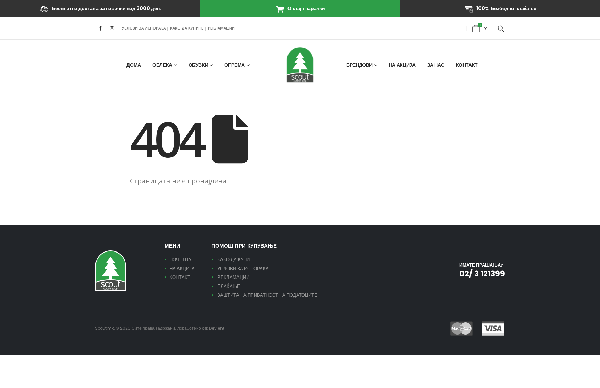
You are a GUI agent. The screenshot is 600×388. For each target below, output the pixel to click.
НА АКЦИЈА (402, 64)
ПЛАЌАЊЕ (228, 286)
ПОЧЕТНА (180, 259)
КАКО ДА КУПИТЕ (187, 28)
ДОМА (133, 64)
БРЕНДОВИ (359, 64)
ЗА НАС (435, 64)
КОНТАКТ (467, 64)
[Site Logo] (300, 65)
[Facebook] (100, 28)
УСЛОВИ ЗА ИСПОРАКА (144, 28)
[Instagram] (112, 28)
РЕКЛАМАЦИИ (221, 28)
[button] (501, 28)
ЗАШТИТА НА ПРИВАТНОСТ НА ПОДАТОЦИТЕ (267, 295)
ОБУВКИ (198, 64)
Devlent (216, 328)
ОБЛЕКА (162, 64)
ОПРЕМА (234, 64)
